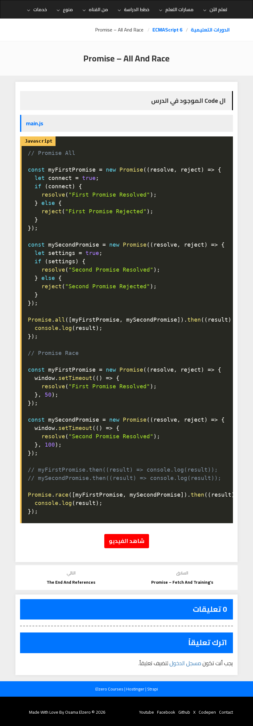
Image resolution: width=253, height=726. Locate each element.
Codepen (207, 712)
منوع (68, 9)
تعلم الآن (218, 9)
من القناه (98, 9)
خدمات (40, 9)
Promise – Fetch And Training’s (182, 582)
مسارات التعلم (179, 9)
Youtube (146, 712)
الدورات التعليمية (210, 29)
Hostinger (135, 689)
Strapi (152, 689)
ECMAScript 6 (167, 29)
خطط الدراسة (136, 9)
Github (184, 712)
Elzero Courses (109, 689)
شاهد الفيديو (126, 541)
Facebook (166, 712)
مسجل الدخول (185, 663)
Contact (226, 712)
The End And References (71, 582)
